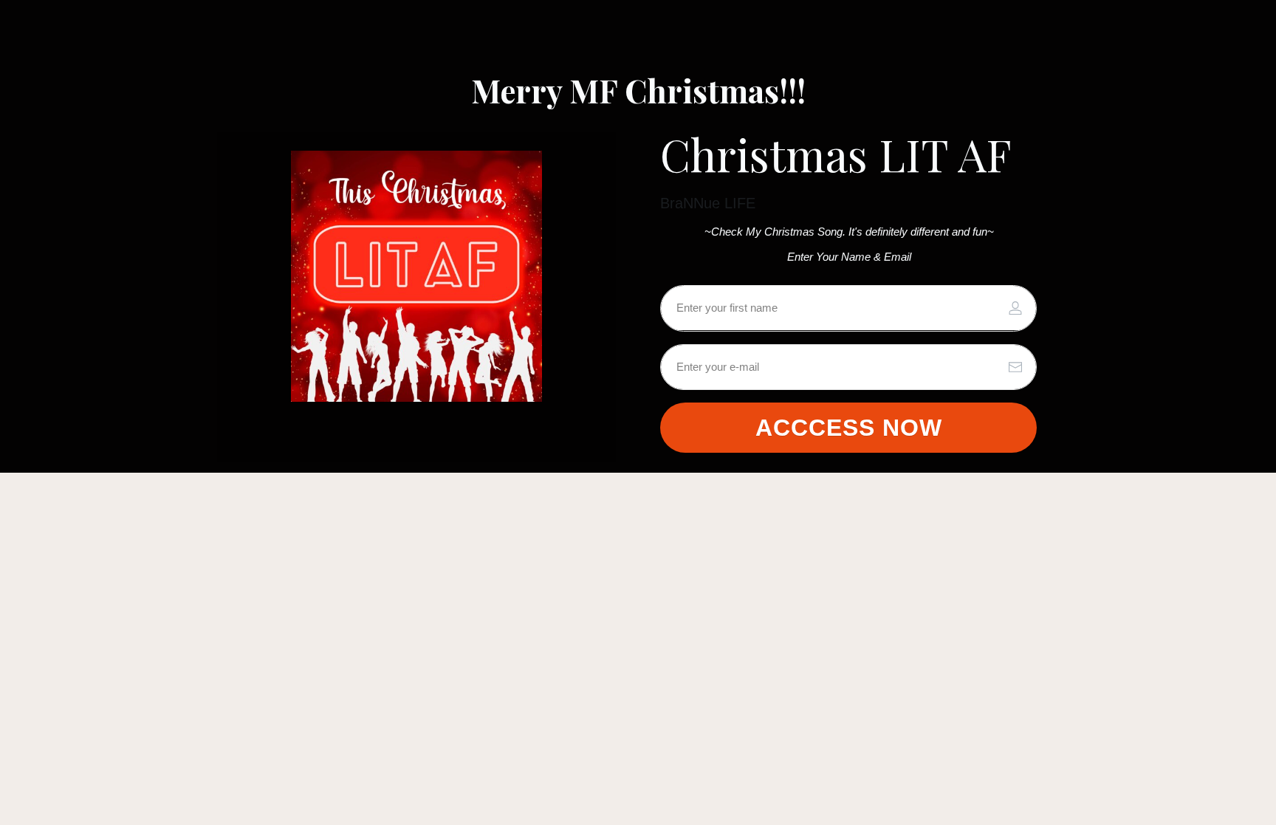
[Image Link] (416, 276)
